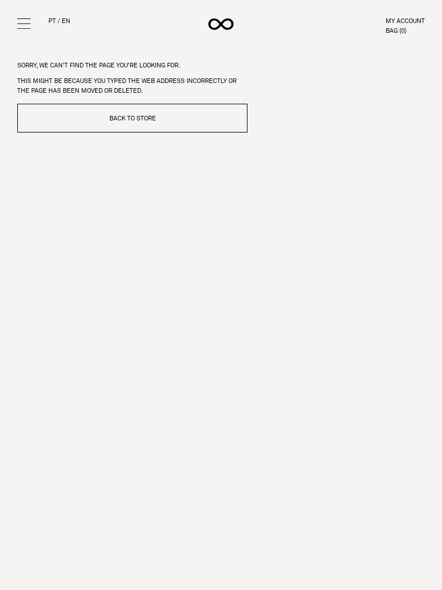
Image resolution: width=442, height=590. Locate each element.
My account (405, 21)
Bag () (396, 31)
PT (52, 21)
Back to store (132, 118)
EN (66, 21)
